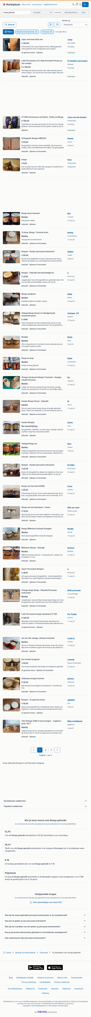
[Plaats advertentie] (85, 4)
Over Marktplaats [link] (15, 989)
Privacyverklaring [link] (29, 982)
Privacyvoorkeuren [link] (62, 982)
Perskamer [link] (42, 989)
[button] (76, 4)
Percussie (45, 32)
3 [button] (51, 750)
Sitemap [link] (45, 993)
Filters (9, 32)
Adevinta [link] (54, 989)
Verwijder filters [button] (61, 32)
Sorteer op (66, 20)
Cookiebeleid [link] (45, 982)
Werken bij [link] (30, 989)
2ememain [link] (78, 989)
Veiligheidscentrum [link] (50, 4)
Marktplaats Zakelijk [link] (25, 978)
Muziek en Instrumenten (25, 32)
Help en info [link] (26, 4)
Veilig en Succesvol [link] (45, 978)
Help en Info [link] (62, 978)
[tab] (51, 24)
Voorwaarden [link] (37, 4)
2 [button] (45, 750)
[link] (11, 4)
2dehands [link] (66, 989)
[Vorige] (34, 750)
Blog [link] (11, 978)
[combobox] (16, 12)
